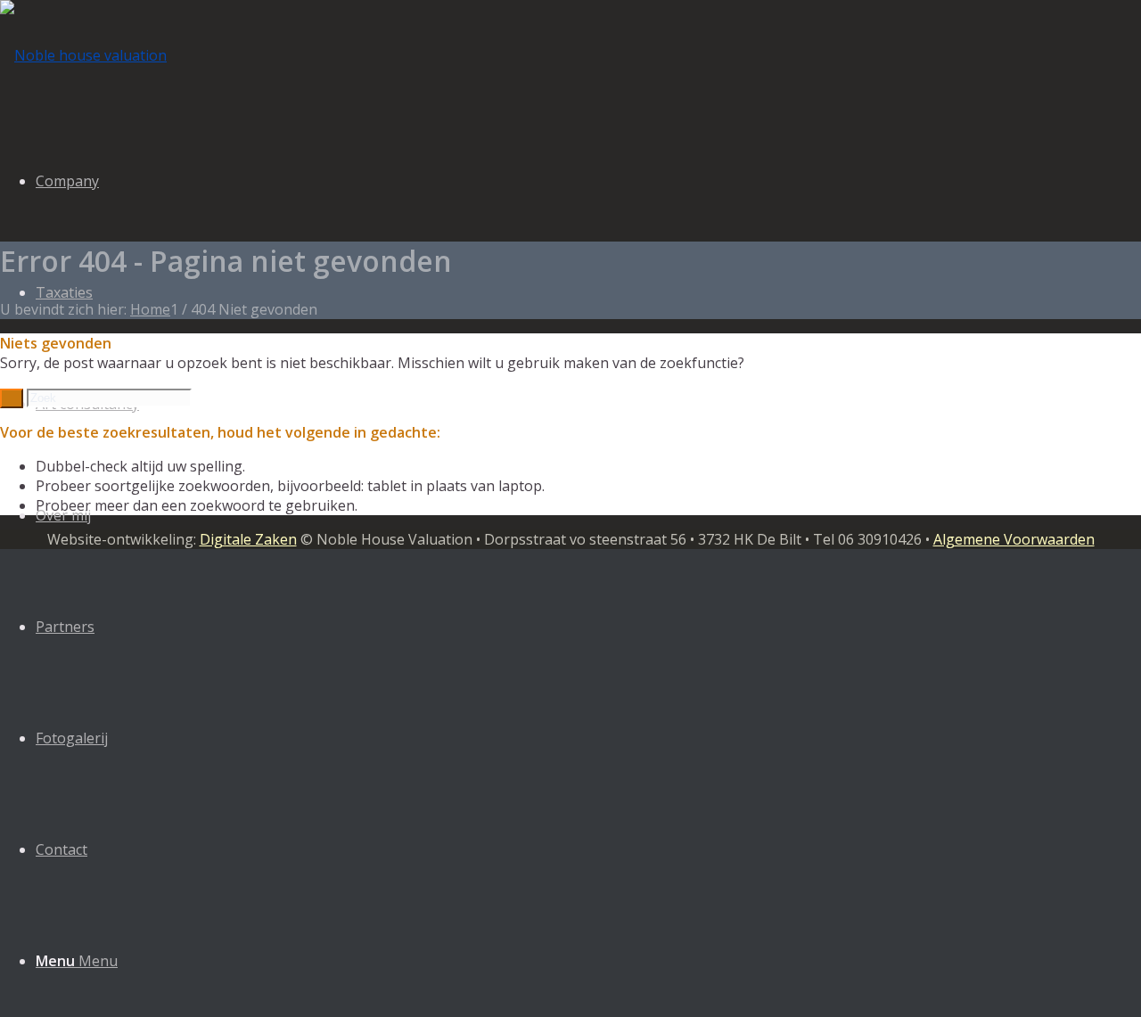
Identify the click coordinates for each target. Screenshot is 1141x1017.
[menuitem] (588, 627)
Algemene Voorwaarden (1014, 539)
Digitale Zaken (248, 539)
